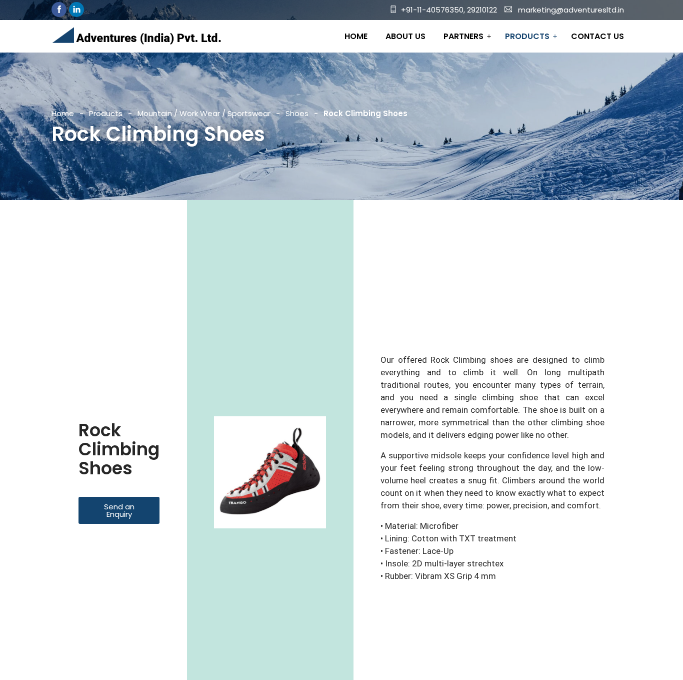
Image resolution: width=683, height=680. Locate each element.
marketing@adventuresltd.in (571, 10)
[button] (119, 510)
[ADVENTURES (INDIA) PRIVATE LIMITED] (137, 37)
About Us (406, 36)
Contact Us (597, 36)
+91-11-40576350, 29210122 (449, 10)
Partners (464, 36)
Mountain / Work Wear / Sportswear (204, 113)
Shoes (297, 113)
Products (527, 36)
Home (356, 36)
